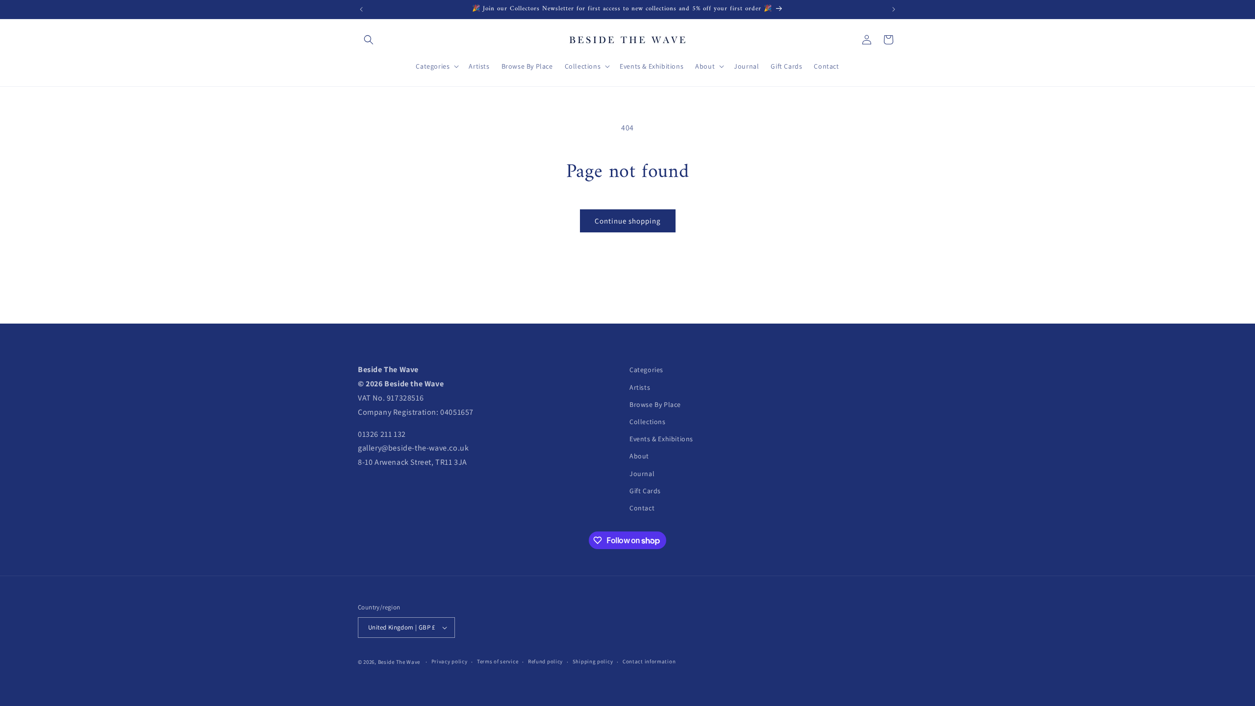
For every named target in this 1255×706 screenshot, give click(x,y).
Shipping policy (593, 661)
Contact (641, 508)
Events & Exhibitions (661, 438)
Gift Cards (645, 490)
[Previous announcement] (361, 9)
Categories (646, 369)
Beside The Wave (399, 661)
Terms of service (497, 661)
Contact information (649, 661)
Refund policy (545, 661)
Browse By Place (655, 404)
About (639, 456)
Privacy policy (449, 661)
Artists (639, 387)
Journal (641, 473)
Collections (647, 421)
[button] (368, 39)
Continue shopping (628, 221)
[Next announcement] (893, 9)
